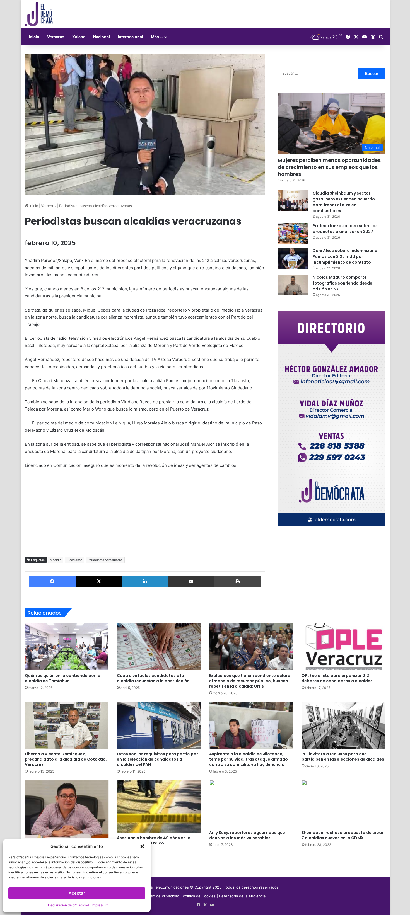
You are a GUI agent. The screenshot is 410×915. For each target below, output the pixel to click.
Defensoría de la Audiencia (242, 896)
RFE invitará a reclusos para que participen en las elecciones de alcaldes (343, 756)
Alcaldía (55, 560)
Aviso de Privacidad (163, 896)
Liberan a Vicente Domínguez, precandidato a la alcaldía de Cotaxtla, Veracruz (66, 759)
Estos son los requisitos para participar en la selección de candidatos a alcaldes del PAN (157, 759)
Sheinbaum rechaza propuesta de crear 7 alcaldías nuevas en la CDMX (343, 835)
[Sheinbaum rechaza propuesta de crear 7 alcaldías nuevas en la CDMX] (343, 803)
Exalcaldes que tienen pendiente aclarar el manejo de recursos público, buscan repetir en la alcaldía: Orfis (250, 681)
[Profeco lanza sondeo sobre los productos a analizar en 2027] (293, 233)
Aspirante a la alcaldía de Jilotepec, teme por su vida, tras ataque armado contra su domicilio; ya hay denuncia (248, 759)
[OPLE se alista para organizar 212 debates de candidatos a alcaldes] (343, 646)
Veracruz (55, 36)
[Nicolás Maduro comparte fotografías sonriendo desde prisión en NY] (293, 285)
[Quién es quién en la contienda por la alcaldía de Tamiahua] (67, 646)
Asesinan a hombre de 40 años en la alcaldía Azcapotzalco (153, 840)
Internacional (130, 36)
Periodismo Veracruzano (105, 560)
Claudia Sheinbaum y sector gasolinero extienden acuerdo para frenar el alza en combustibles (344, 201)
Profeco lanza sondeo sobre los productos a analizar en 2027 (345, 228)
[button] (142, 846)
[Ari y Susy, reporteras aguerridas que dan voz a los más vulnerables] (251, 803)
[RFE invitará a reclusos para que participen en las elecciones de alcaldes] (343, 725)
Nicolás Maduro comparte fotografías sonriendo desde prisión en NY (342, 283)
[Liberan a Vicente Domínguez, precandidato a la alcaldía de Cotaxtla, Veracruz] (67, 725)
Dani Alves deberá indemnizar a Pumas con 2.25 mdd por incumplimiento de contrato (345, 256)
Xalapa (78, 36)
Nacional (101, 36)
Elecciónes (74, 560)
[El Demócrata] (39, 14)
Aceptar (77, 893)
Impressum (100, 905)
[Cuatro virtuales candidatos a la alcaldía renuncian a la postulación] (159, 646)
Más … (157, 36)
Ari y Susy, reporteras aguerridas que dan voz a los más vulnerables (247, 835)
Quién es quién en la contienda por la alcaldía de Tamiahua (62, 678)
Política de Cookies (199, 896)
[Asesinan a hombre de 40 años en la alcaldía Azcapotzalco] (159, 806)
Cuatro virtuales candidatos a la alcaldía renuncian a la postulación (153, 678)
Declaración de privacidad (68, 905)
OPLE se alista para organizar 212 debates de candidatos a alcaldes (337, 678)
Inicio (34, 36)
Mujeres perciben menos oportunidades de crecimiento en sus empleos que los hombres (329, 167)
